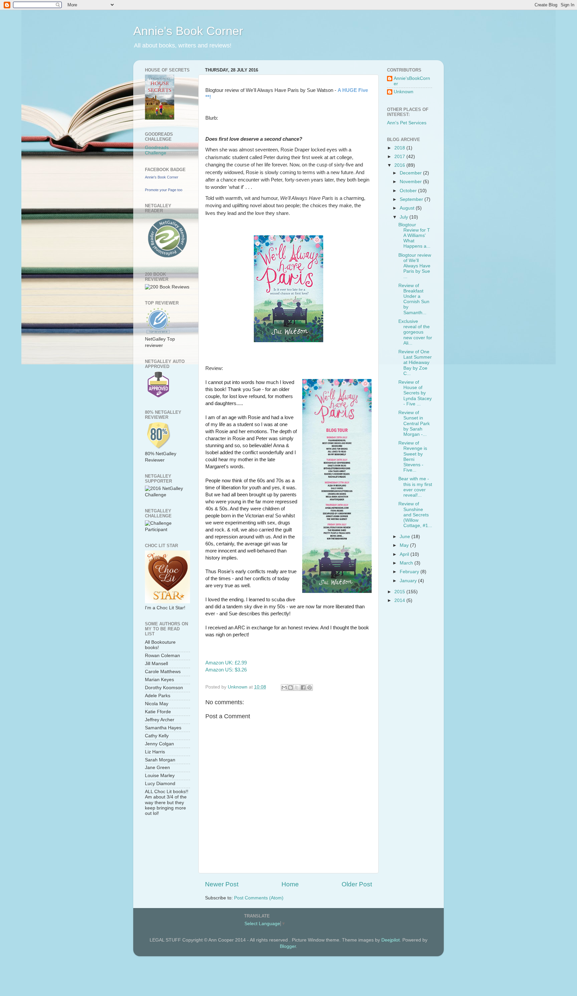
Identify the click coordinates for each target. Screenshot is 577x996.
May (405, 545)
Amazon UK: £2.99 (226, 662)
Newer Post (221, 884)
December (411, 172)
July (404, 217)
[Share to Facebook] (303, 687)
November (411, 181)
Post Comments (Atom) (258, 897)
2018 (400, 147)
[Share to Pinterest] (309, 687)
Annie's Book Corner (188, 31)
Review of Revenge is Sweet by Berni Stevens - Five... (412, 457)
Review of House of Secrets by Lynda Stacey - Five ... (415, 393)
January (409, 580)
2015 (400, 591)
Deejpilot (390, 940)
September (412, 199)
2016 (400, 165)
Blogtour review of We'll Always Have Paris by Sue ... (414, 266)
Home (290, 884)
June (405, 536)
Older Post (357, 884)
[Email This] (284, 687)
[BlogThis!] (290, 687)
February (410, 571)
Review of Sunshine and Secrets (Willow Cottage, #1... (415, 514)
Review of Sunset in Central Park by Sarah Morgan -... (414, 423)
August (408, 208)
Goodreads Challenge (157, 150)
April (405, 554)
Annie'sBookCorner (412, 81)
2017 (400, 156)
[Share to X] (297, 687)
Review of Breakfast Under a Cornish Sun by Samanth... (413, 299)
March (407, 563)
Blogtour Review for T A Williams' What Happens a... (414, 235)
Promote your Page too (163, 190)
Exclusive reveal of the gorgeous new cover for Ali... (415, 332)
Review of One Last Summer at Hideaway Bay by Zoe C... (415, 362)
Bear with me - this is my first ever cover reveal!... (415, 487)
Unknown (403, 91)
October (409, 190)
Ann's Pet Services (406, 122)
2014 (400, 600)
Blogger (288, 946)
